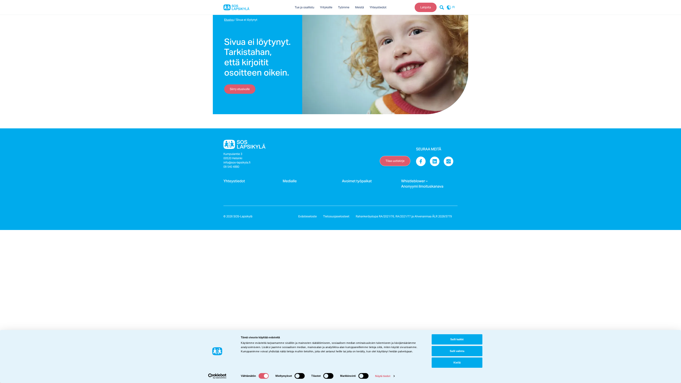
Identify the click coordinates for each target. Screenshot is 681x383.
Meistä (359, 7)
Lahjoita (425, 7)
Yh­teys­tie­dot (234, 182)
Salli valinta (457, 351)
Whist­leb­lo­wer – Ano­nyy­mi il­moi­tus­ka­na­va (422, 185)
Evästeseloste (307, 216)
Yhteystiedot (378, 7)
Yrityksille (326, 7)
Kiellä (457, 362)
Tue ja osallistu (304, 7)
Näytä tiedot (382, 376)
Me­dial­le (290, 182)
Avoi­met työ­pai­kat (357, 182)
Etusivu (229, 20)
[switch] (300, 376)
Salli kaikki (457, 339)
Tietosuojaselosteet (336, 216)
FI (453, 7)
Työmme (343, 7)
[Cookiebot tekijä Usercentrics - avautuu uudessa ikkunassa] (217, 376)
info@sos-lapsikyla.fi (236, 162)
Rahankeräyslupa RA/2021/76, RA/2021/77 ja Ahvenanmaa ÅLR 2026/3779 (404, 216)
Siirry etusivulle (240, 89)
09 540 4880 (231, 167)
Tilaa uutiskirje (395, 161)
